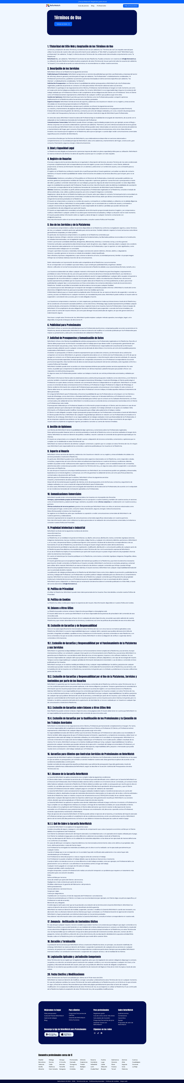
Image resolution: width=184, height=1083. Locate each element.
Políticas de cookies (112, 1081)
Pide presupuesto (50, 1013)
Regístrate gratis (99, 1013)
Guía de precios (83, 6)
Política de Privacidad (60, 364)
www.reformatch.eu (54, 535)
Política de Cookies (127, 603)
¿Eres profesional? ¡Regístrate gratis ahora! (92, 1)
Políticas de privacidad (96, 1081)
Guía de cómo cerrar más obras (104, 1016)
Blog (92, 6)
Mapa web (123, 1081)
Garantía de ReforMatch (77, 1017)
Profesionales (101, 6)
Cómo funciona (74, 1020)
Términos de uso (82, 1081)
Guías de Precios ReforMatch (54, 1016)
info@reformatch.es (129, 59)
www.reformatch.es (81, 52)
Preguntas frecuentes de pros (103, 1020)
